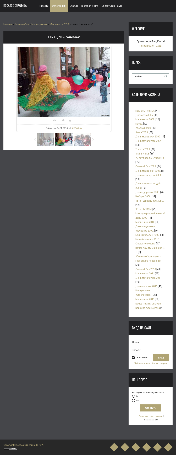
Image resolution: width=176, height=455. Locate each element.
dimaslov (77, 128)
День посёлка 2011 (146, 286)
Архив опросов (156, 416)
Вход (159, 45)
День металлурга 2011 (148, 277)
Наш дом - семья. (145, 110)
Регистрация (147, 45)
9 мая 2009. (141, 132)
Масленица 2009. (145, 119)
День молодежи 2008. (148, 170)
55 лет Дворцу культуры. (149, 200)
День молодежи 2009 (147, 136)
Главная (8, 24)
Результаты (143, 416)
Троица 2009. (142, 149)
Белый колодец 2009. (147, 235)
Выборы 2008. (143, 196)
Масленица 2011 (145, 273)
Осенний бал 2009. (145, 166)
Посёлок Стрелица (15, 6)
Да (137, 396)
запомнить (141, 357)
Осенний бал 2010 (145, 269)
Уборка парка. (143, 128)
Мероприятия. (39, 24)
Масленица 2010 (59, 24)
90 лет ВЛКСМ (143, 209)
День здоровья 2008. (147, 192)
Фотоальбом (22, 24)
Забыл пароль (142, 363)
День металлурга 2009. (148, 141)
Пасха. (139, 123)
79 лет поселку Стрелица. (149, 158)
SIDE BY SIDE (142, 153)
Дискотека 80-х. (144, 115)
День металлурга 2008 (148, 175)
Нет (137, 400)
